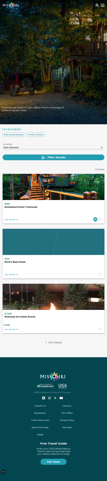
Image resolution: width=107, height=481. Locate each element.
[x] (55, 398)
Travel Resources (40, 420)
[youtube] (61, 398)
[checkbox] (14, 135)
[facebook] (43, 398)
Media (40, 434)
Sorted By (7, 144)
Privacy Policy (67, 420)
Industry (67, 406)
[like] (100, 220)
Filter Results (56, 157)
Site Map (67, 427)
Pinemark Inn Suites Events (20, 317)
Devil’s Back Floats (15, 262)
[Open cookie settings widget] (3, 472)
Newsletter (40, 413)
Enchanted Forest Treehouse (21, 207)
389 (8, 325)
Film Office (67, 413)
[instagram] (49, 398)
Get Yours (53, 461)
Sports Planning (40, 427)
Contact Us (40, 406)
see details (10, 219)
